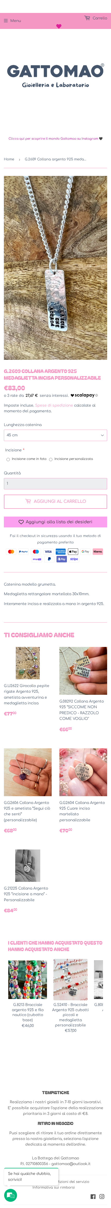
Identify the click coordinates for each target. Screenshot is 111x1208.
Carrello (99, 18)
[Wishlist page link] (58, 26)
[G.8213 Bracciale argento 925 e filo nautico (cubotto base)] (27, 979)
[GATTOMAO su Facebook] (93, 1197)
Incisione (13, 450)
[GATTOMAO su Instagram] (102, 1197)
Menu (15, 21)
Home (9, 159)
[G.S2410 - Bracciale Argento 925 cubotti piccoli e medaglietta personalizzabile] (70, 979)
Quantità (12, 473)
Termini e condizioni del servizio (61, 1182)
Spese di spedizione (54, 405)
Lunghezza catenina (23, 425)
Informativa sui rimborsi (54, 1187)
